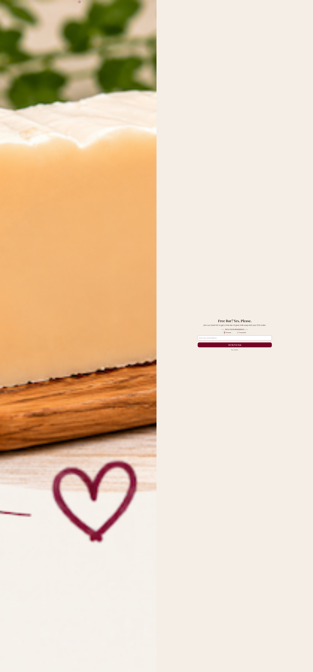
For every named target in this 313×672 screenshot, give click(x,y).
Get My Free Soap (234, 345)
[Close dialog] (79, 2)
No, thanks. (234, 350)
